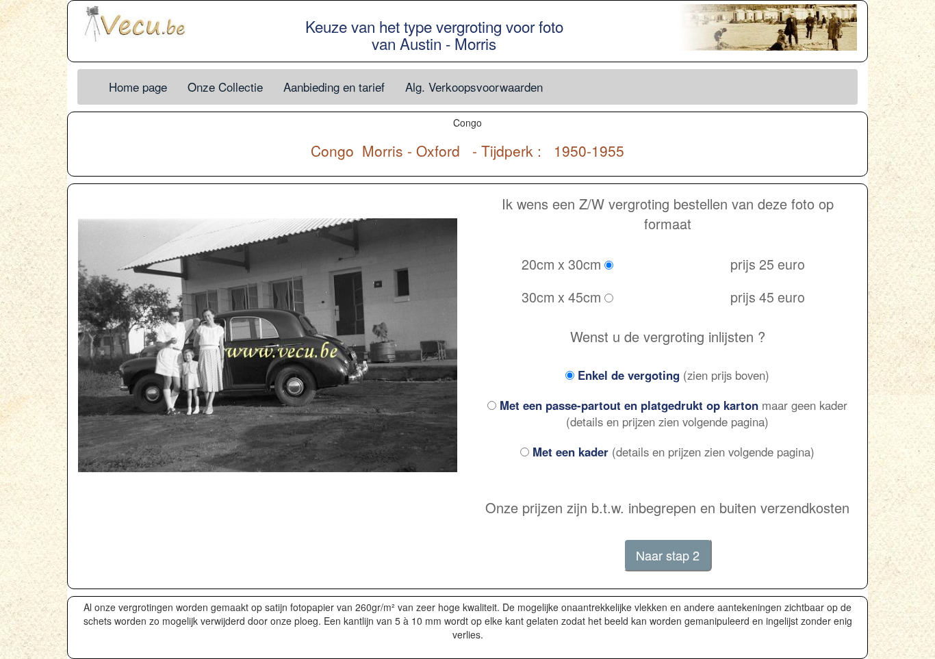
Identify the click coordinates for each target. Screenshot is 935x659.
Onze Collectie (225, 86)
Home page (138, 86)
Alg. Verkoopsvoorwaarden (474, 86)
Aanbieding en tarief (334, 86)
